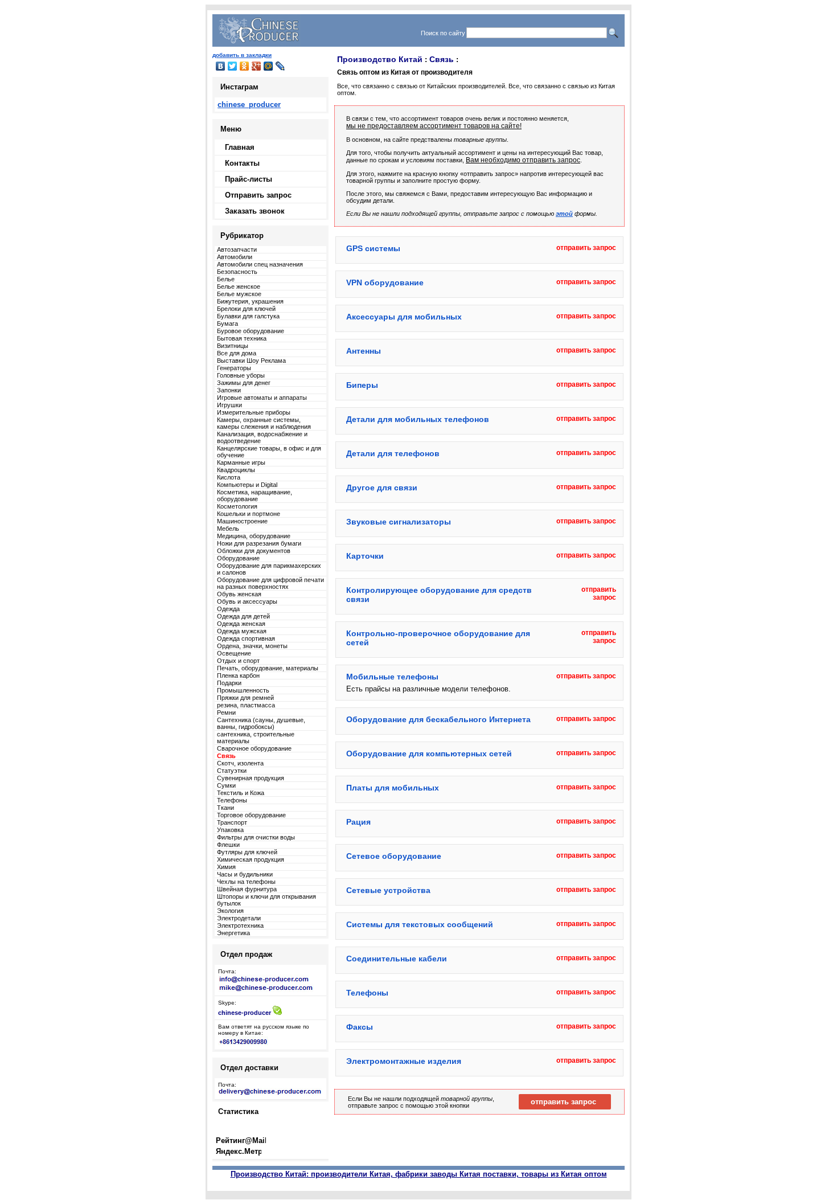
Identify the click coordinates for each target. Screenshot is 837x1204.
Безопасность (237, 271)
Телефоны (232, 800)
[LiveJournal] (280, 66)
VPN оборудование (385, 282)
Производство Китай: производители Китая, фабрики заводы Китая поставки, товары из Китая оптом (419, 1174)
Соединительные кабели (396, 958)
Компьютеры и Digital (247, 484)
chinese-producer (244, 1012)
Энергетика (233, 932)
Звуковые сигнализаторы (398, 521)
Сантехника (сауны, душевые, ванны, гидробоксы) (261, 723)
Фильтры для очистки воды (256, 837)
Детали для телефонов (393, 453)
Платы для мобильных (392, 787)
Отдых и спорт (238, 660)
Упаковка (230, 829)
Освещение (234, 653)
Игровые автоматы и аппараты (262, 397)
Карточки (365, 555)
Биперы (362, 385)
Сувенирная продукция (250, 778)
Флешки (228, 844)
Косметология (237, 506)
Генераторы (234, 368)
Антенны (363, 350)
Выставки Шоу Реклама (251, 360)
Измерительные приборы (253, 412)
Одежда (228, 608)
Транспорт (232, 822)
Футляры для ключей (247, 852)
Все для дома (236, 353)
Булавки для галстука (248, 316)
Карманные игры (241, 462)
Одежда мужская (241, 631)
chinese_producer (249, 104)
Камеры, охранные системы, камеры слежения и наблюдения (264, 423)
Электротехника (240, 925)
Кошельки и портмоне (248, 513)
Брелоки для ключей (246, 308)
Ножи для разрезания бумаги (259, 543)
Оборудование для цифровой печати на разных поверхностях (270, 583)
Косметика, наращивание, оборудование (254, 495)
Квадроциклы (236, 469)
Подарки (229, 682)
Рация (358, 821)
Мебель (228, 528)
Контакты (242, 163)
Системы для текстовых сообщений (419, 924)
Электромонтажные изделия (403, 1061)
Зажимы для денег (243, 382)
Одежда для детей (243, 616)
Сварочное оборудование (254, 748)
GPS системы (373, 248)
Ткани (225, 807)
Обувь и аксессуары (247, 601)
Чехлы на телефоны (246, 881)
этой (564, 213)
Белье (226, 279)
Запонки (229, 390)
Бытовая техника (241, 338)
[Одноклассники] (245, 66)
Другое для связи (381, 487)
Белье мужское (239, 293)
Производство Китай (379, 59)
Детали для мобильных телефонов (417, 419)
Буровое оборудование (250, 330)
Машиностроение (242, 521)
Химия (226, 866)
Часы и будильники (245, 874)
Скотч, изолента (240, 763)
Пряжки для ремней (245, 697)
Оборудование (238, 558)
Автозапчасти (237, 249)
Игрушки (229, 405)
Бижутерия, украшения (250, 301)
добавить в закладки (242, 55)
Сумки (226, 785)
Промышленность (243, 690)
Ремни (226, 712)
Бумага (227, 323)
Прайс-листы (248, 179)
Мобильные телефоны (392, 676)
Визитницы (232, 345)
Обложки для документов (253, 550)
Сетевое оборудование (393, 856)
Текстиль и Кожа (240, 792)
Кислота (228, 477)
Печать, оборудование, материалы (267, 668)
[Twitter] (233, 66)
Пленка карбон (238, 675)
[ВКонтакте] (221, 66)
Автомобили (234, 256)
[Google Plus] (256, 66)
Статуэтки (232, 770)
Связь (441, 59)
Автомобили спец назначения (260, 264)
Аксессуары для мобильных (404, 316)
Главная (240, 147)
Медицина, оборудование (253, 536)
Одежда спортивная (246, 638)
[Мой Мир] (268, 66)
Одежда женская (241, 623)
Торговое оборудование (251, 815)
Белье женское (238, 286)
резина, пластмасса (246, 705)
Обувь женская (239, 594)
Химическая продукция (250, 859)
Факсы (359, 1026)
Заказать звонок (255, 211)
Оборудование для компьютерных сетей (429, 753)
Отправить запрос (258, 195)
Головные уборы (241, 375)
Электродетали (239, 918)
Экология (230, 910)
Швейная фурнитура (247, 889)
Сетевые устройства (388, 890)
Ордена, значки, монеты (252, 645)
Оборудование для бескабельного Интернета (438, 719)
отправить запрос (586, 248)
